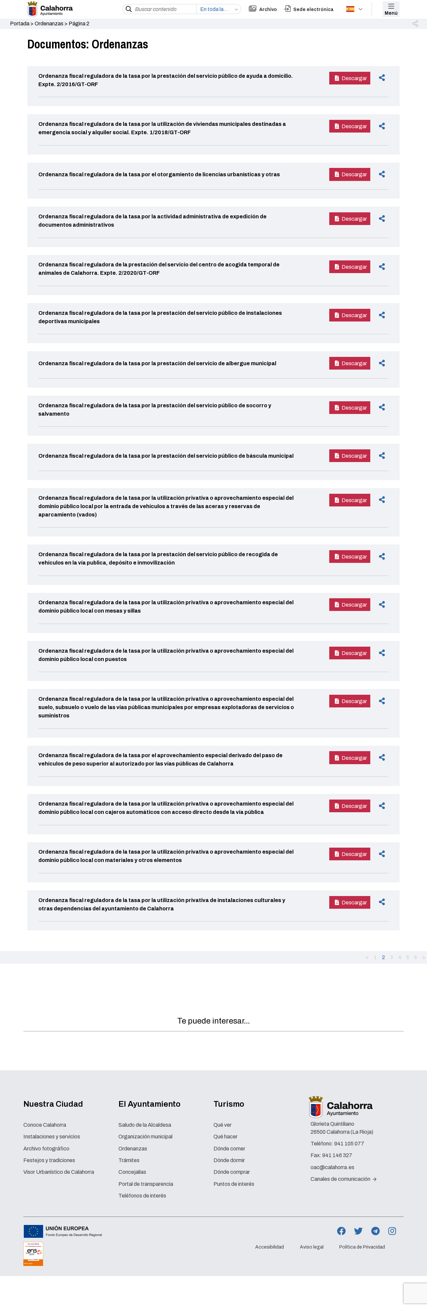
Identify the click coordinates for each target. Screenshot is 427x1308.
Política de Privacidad (362, 1247)
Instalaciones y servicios (51, 1136)
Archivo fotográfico (46, 1148)
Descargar (354, 78)
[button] (415, 24)
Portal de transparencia (145, 1184)
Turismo (229, 1104)
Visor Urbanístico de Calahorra (58, 1172)
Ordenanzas (49, 23)
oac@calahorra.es (332, 1167)
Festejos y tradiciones (49, 1160)
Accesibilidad (269, 1247)
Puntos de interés (234, 1184)
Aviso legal (312, 1247)
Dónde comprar (232, 1172)
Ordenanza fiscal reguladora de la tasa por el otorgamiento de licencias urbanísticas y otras (159, 174)
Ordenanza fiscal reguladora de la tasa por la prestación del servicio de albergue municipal (157, 363)
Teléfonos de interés (142, 1195)
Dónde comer (229, 1148)
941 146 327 (337, 1155)
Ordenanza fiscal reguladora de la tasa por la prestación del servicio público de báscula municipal (166, 456)
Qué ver (223, 1125)
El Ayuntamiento (149, 1104)
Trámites (128, 1160)
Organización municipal (145, 1136)
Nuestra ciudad (53, 1104)
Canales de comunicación (341, 1179)
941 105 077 (349, 1143)
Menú (391, 13)
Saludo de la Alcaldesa (144, 1125)
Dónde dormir (229, 1160)
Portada (19, 23)
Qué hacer (226, 1136)
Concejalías (132, 1172)
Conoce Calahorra (44, 1125)
